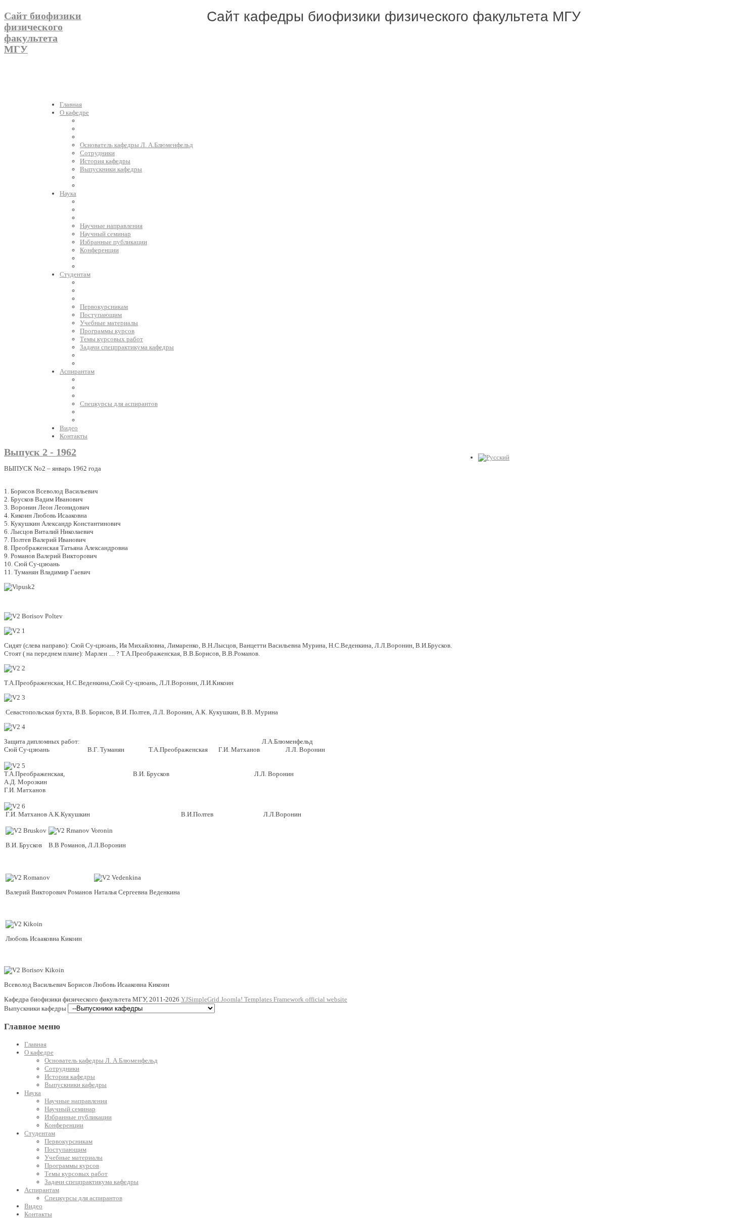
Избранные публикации (78, 1117)
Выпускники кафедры (75, 1084)
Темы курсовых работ (76, 1173)
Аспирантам (41, 1190)
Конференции (63, 1125)
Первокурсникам (68, 1141)
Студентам (39, 1133)
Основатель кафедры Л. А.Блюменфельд (101, 1060)
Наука (32, 1093)
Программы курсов (71, 1165)
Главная (35, 1044)
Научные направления (75, 1101)
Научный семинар (70, 1109)
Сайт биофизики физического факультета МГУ (42, 33)
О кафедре (39, 1052)
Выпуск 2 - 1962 (40, 452)
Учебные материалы (73, 1157)
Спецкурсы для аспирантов (83, 1198)
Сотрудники (61, 1068)
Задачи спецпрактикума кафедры (91, 1182)
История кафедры (69, 1076)
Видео (33, 1206)
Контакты (38, 1214)
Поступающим (65, 1149)
